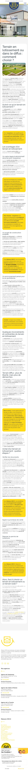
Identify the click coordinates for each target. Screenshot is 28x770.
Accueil (3, 32)
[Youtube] (8, 663)
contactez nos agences (12, 613)
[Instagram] (5, 663)
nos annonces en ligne (15, 271)
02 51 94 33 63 (5, 679)
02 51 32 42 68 (5, 692)
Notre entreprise (10, 32)
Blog (17, 32)
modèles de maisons (19, 612)
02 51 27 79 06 (5, 707)
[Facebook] (2, 663)
